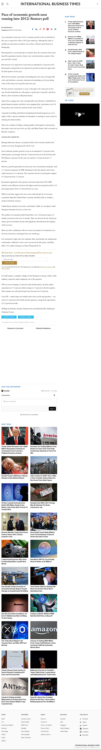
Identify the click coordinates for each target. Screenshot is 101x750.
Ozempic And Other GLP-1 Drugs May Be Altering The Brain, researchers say (42, 505)
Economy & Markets (7, 725)
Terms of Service (47, 267)
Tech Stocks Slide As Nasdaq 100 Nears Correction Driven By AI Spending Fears (42, 589)
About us (43, 719)
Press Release (25, 731)
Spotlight (23, 728)
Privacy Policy (5, 268)
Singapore (63, 725)
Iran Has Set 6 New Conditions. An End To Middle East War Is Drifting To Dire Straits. (14, 616)
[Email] (51, 29)
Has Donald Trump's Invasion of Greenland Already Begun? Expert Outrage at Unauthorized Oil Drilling (14, 589)
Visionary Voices (26, 719)
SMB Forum (24, 725)
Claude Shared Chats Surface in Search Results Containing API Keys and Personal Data (13, 672)
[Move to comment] (55, 29)
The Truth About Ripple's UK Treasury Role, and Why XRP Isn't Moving (14, 643)
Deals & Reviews (26, 737)
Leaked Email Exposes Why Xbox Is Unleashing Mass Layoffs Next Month (14, 562)
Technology (4, 731)
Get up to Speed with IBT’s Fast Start (83, 89)
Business (4, 728)
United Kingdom (64, 728)
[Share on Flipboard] (44, 29)
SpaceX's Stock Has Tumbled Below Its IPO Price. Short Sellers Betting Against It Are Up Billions (42, 699)
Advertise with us (46, 734)
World (3, 719)
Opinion (3, 740)
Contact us (44, 722)
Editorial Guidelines (43, 328)
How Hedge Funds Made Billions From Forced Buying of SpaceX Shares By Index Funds (42, 534)
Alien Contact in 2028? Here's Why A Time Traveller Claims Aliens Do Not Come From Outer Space (43, 478)
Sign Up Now (84, 93)
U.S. (2, 722)
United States (64, 731)
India (61, 722)
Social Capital (25, 722)
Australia (62, 719)
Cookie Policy (45, 731)
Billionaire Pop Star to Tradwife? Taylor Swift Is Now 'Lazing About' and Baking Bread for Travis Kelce (43, 672)
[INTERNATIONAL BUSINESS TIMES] (50, 4)
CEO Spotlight (25, 734)
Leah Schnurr (7, 27)
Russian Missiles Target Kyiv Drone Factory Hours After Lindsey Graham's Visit (14, 534)
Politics (3, 734)
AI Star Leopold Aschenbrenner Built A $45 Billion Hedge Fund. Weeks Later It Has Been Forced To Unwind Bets (76, 78)
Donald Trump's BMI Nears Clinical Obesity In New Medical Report (76, 51)
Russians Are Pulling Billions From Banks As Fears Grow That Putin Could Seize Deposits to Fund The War (75, 40)
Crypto (3, 737)
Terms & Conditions (46, 725)
